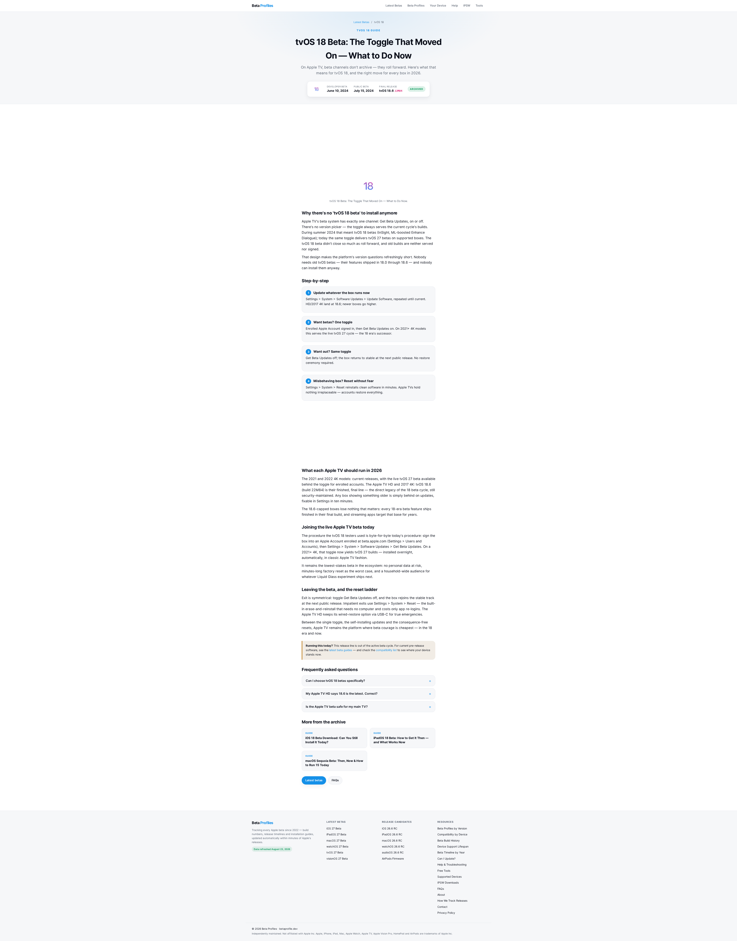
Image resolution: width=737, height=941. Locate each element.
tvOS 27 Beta (334, 852)
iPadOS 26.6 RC (392, 834)
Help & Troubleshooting (452, 864)
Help (455, 5)
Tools (479, 5)
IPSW (466, 5)
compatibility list (386, 650)
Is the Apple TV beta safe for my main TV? (337, 706)
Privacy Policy (446, 912)
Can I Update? (446, 858)
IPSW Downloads (448, 882)
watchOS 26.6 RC (393, 846)
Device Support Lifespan (452, 846)
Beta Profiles (416, 5)
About (441, 894)
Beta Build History (448, 840)
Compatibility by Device (452, 834)
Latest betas (313, 780)
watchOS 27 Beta (337, 846)
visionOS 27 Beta (337, 858)
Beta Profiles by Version (452, 828)
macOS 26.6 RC (392, 840)
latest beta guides (340, 650)
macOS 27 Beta (336, 840)
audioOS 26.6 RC (393, 852)
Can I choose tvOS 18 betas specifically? (335, 681)
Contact (442, 906)
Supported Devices (449, 876)
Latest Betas (394, 5)
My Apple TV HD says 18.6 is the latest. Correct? (342, 693)
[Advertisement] (367, 137)
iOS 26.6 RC (389, 828)
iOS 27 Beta (333, 828)
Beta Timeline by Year (451, 852)
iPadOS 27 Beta (336, 834)
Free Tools (443, 870)
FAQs (335, 780)
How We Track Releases (452, 900)
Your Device (438, 5)
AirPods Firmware (393, 858)
